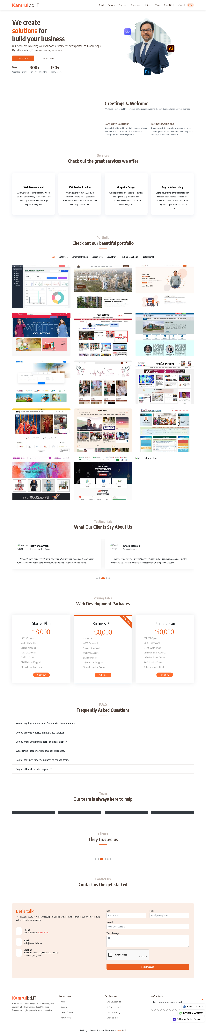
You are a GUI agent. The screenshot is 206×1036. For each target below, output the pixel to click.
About (101, 5)
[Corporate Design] (100, 284)
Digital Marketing (113, 1012)
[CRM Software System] (38, 284)
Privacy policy (66, 1018)
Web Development (34, 187)
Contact (185, 5)
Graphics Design (126, 187)
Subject (110, 922)
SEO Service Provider (80, 187)
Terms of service (67, 1012)
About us (64, 1002)
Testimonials (136, 5)
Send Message (147, 966)
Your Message (113, 933)
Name (109, 911)
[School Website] (161, 332)
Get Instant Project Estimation (190, 1019)
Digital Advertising (172, 187)
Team (157, 5)
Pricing (148, 5)
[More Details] (44, 284)
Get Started (23, 58)
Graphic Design (112, 1018)
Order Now (41, 675)
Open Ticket (169, 5)
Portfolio (123, 5)
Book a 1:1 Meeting (195, 1006)
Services (111, 5)
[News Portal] (100, 332)
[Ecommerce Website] (100, 380)
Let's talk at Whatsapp (193, 1012)
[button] (97, 578)
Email (152, 911)
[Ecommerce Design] (38, 332)
